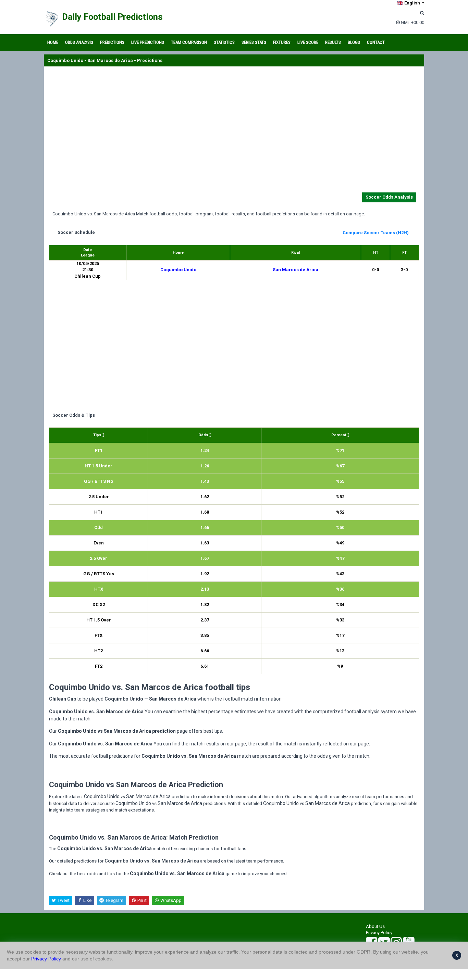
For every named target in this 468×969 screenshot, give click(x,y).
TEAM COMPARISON (189, 42)
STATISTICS (224, 42)
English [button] (412, 2)
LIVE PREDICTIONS (147, 42)
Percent (339, 435)
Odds (203, 435)
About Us (375, 926)
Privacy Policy (379, 932)
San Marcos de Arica (295, 269)
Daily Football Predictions (112, 17)
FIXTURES (282, 42)
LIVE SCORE (307, 42)
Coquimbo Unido (178, 269)
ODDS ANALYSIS (79, 42)
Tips (97, 435)
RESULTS (333, 42)
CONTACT (376, 42)
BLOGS (354, 42)
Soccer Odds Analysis (389, 197)
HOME (52, 42)
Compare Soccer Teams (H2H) (376, 232)
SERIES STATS (254, 42)
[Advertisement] (234, 131)
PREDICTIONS (112, 42)
